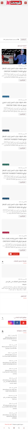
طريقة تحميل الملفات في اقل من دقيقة (16, 283)
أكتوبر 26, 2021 (22, 201)
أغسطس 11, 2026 (11, 335)
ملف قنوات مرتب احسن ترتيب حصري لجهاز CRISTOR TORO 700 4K (14, 104)
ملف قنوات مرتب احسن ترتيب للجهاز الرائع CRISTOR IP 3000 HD (14, 206)
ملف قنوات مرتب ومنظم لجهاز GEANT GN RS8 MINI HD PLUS (10, 363)
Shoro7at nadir (8, 424)
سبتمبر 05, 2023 (21, 66)
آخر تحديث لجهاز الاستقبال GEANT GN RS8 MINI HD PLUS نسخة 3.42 (10, 338)
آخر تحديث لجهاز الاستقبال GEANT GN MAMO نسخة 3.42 (9, 39)
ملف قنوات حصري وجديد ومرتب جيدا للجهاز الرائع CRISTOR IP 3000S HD (14, 240)
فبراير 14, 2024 (12, 368)
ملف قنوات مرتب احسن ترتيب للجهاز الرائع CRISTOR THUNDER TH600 (14, 138)
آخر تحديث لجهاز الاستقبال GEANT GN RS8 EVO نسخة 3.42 (9, 355)
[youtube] (23, 323)
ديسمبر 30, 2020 (21, 279)
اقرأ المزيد (22, 80)
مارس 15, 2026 (12, 403)
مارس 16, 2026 (12, 345)
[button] (24, 428)
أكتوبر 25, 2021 (22, 235)
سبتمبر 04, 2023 (21, 100)
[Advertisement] (14, 22)
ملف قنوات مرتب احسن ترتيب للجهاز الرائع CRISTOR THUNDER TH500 (14, 70)
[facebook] (17, 323)
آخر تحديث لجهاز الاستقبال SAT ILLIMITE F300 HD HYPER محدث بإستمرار (9, 406)
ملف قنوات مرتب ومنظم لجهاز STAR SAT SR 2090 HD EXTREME (10, 416)
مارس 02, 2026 (12, 360)
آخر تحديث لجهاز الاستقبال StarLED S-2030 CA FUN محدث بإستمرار (9, 372)
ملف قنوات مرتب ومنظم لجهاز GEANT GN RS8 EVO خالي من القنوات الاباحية (10, 381)
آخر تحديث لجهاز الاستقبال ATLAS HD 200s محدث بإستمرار (9, 347)
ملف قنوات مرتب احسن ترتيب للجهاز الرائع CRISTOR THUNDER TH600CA (14, 172)
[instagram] (11, 323)
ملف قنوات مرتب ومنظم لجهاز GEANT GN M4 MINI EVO (10, 390)
